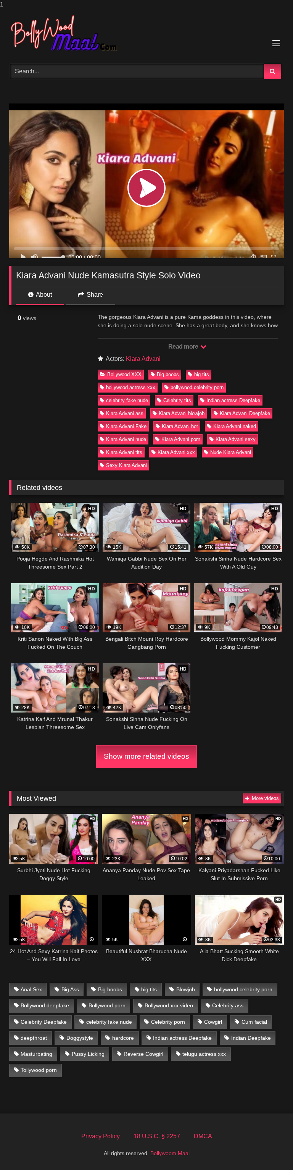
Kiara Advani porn (180, 439)
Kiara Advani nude (126, 439)
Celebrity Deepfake (44, 1022)
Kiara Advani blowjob (181, 413)
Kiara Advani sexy (236, 439)
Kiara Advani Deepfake (245, 413)
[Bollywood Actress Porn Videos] (146, 33)
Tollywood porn (39, 1070)
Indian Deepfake (251, 1038)
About (43, 294)
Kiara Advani (143, 359)
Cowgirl (213, 1022)
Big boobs (168, 374)
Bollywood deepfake (45, 1005)
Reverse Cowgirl (143, 1054)
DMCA (203, 1136)
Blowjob (185, 989)
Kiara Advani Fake (126, 426)
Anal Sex (31, 989)
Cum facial (254, 1022)
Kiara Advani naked (234, 426)
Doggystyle (79, 1038)
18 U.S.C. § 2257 (157, 1136)
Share (94, 294)
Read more (184, 346)
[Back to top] (269, 1149)
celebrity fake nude (127, 400)
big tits (201, 374)
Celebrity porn (168, 1022)
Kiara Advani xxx (176, 452)
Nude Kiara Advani (230, 452)
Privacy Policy (100, 1136)
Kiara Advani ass (124, 413)
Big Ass (70, 989)
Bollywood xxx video (169, 1005)
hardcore (123, 1038)
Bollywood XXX (124, 374)
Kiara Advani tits (124, 452)
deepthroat (34, 1038)
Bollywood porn (107, 1005)
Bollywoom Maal (170, 1153)
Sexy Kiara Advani (126, 465)
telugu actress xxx (204, 1054)
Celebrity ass (227, 1005)
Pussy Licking (88, 1054)
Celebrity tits (177, 400)
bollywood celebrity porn (197, 387)
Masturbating (36, 1054)
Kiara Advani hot (180, 426)
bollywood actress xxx (130, 387)
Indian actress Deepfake (233, 400)
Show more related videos (146, 756)
